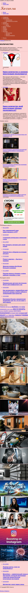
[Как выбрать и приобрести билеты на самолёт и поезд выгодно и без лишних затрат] (14, 495)
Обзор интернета (10, 35)
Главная (2, 40)
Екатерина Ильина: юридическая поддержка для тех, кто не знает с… (15, 165)
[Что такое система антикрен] (14, 447)
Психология (9, 20)
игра (23, 306)
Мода (4, 27)
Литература (9, 33)
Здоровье (6, 18)
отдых (1, 311)
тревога (18, 315)
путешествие (14, 313)
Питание (6, 23)
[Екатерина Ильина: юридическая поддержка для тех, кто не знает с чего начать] (11, 163)
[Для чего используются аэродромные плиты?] (14, 479)
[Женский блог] (8, 9)
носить (22, 309)
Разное (5, 31)
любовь (11, 309)
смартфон (11, 315)
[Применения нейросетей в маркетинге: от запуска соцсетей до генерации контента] (14, 560)
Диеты (7, 25)
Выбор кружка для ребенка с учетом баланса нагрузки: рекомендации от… (15, 180)
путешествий (23, 313)
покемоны (10, 311)
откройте (5, 311)
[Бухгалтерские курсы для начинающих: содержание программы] (14, 528)
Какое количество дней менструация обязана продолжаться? (13, 108)
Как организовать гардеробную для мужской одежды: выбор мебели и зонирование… (14, 150)
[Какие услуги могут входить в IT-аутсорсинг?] (14, 463)
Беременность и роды (12, 21)
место (15, 309)
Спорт (5, 30)
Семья (5, 29)
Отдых (5, 22)
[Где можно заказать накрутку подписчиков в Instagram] (14, 544)
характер (2, 316)
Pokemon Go (4, 306)
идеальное (3, 309)
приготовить (17, 311)
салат (7, 315)
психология (5, 313)
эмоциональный (9, 316)
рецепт (3, 315)
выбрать (15, 307)
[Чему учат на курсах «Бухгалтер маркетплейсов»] (14, 512)
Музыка (8, 34)
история (8, 309)
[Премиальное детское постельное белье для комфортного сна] (11, 133)
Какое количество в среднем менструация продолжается (15, 73)
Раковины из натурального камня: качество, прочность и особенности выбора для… (14, 195)
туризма (24, 315)
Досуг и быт (7, 26)
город (20, 306)
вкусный (10, 306)
